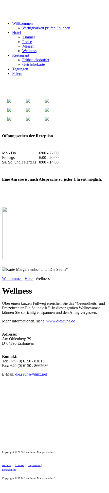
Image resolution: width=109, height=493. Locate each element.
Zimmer (28, 37)
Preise (27, 41)
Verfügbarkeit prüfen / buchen (46, 28)
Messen (28, 46)
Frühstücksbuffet (35, 60)
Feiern (17, 73)
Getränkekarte (33, 64)
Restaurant (20, 55)
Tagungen (20, 69)
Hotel (16, 32)
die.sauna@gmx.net (31, 374)
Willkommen (22, 23)
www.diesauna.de (60, 321)
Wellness (29, 51)
